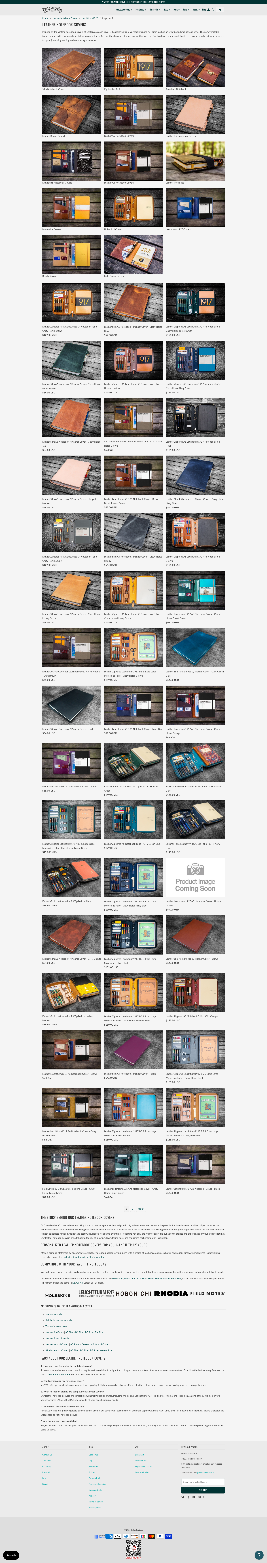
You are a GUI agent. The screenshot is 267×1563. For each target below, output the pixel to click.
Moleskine (117, 1278)
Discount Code (95, 1490)
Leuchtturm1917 (90, 18)
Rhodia (158, 1278)
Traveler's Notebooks (56, 1326)
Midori (166, 1278)
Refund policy (95, 1507)
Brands (45, 1484)
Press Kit (46, 1472)
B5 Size (89, 1332)
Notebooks (155, 9)
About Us (46, 1460)
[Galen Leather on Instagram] (199, 1497)
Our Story (46, 1466)
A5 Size (69, 1332)
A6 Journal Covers (100, 1344)
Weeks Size (106, 1350)
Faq (90, 1460)
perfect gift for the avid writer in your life (83, 1257)
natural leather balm (59, 1374)
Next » (141, 1208)
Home (45, 18)
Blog (44, 1478)
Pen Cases (141, 9)
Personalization (95, 1478)
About (196, 9)
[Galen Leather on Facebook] (188, 1497)
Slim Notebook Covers (57, 1350)
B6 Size (79, 1332)
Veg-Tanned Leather (144, 1466)
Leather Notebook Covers (65, 18)
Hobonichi (176, 1278)
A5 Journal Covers (79, 1344)
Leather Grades (142, 1472)
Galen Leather (136, 1530)
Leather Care (140, 1460)
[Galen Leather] (52, 9)
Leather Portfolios (54, 1332)
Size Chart (139, 1454)
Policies (92, 1472)
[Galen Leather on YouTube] (194, 1497)
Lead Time (93, 1454)
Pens (186, 9)
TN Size (99, 1332)
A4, (81, 1282)
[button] (259, 1555)
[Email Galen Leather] (205, 1497)
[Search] (213, 10)
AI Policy (92, 1496)
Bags (167, 9)
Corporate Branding (97, 1484)
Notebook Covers (124, 9)
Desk (177, 9)
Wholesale (93, 1466)
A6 (73, 1282)
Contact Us (47, 1454)
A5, (77, 1282)
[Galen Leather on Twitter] (183, 1497)
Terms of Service (96, 1501)
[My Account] (208, 10)
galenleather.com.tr (205, 1472)
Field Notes (148, 1278)
